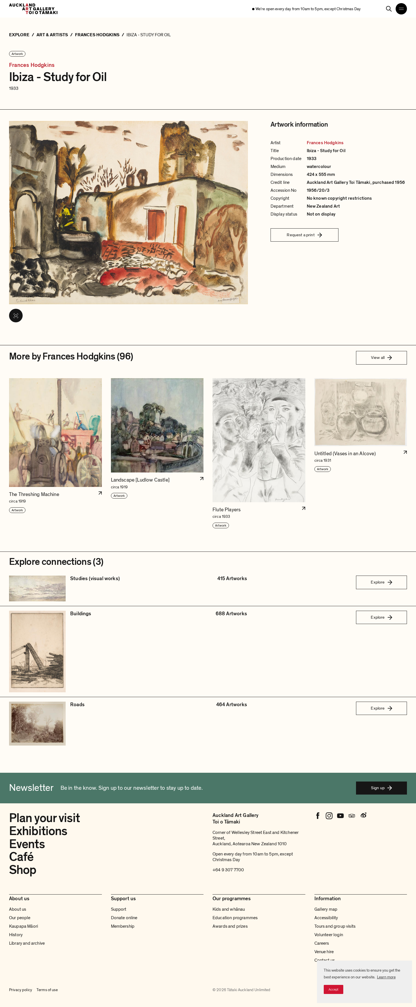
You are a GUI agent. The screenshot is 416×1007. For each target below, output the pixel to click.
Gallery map (326, 909)
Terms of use (47, 989)
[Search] (388, 8)
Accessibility (326, 918)
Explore (378, 582)
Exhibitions (38, 831)
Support (118, 909)
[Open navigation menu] (401, 8)
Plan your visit (44, 818)
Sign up (378, 788)
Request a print (300, 235)
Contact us (324, 960)
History (16, 935)
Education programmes (235, 918)
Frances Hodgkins (32, 65)
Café (21, 857)
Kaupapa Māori (23, 926)
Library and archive (27, 943)
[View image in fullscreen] (16, 315)
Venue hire (324, 952)
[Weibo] (363, 815)
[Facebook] (317, 815)
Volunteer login (328, 935)
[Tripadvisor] (351, 815)
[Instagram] (329, 815)
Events (27, 844)
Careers (321, 943)
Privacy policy (20, 989)
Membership (123, 926)
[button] (55, 453)
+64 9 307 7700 (228, 870)
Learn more (386, 977)
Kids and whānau (229, 909)
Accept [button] (333, 989)
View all (378, 357)
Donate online (124, 918)
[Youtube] (340, 815)
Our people (20, 918)
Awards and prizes (230, 926)
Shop (22, 870)
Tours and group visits (335, 926)
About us (17, 909)
